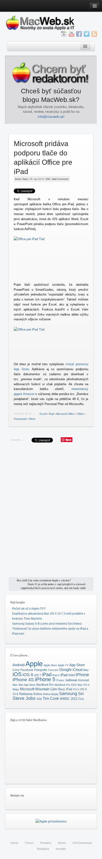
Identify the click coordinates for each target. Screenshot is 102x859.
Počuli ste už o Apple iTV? (29, 608)
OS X (76, 689)
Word (32, 418)
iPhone (82, 674)
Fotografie (40, 670)
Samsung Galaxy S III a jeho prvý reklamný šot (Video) (47, 623)
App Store (77, 665)
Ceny (16, 670)
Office (80, 413)
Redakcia (43, 849)
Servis (62, 843)
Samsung (68, 693)
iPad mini (67, 675)
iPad (51, 413)
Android (18, 665)
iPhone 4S (23, 679)
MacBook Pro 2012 (66, 684)
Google (65, 669)
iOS (48, 179)
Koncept (83, 680)
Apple (34, 664)
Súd (39, 699)
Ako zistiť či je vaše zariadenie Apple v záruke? (44, 580)
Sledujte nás (17, 795)
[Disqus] (51, 511)
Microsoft (27, 689)
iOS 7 (37, 675)
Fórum (29, 843)
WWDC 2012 (68, 699)
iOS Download (82, 843)
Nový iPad (65, 689)
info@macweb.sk (51, 116)
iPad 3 (56, 675)
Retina (37, 694)
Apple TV (63, 665)
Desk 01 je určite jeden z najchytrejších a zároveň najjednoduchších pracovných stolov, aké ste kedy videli (53, 586)
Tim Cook (51, 698)
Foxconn (53, 670)
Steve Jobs (24, 698)
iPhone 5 (45, 679)
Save (68, 439)
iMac (86, 670)
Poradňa (45, 843)
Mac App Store (27, 684)
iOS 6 (28, 674)
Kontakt (60, 849)
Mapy (16, 689)
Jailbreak (71, 680)
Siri (81, 694)
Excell (43, 413)
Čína (81, 698)
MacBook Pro (45, 684)
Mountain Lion (46, 689)
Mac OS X (83, 684)
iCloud (77, 670)
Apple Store (50, 665)
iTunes (60, 680)
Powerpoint (20, 418)
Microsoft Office (65, 413)
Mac (15, 684)
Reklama (25, 694)
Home (14, 843)
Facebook (26, 670)
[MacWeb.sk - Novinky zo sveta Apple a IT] (2, 5)
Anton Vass (21, 179)
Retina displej (50, 694)
